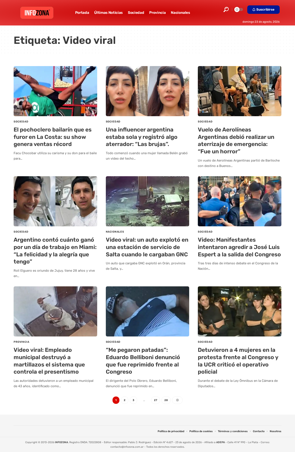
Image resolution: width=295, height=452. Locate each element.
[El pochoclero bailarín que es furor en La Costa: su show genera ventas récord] (55, 91)
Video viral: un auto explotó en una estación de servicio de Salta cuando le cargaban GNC (147, 247)
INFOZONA (61, 442)
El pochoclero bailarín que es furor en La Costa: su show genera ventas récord (53, 137)
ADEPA (220, 442)
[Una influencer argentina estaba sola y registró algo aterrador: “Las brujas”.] (147, 91)
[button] (226, 9)
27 (155, 400)
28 (166, 400)
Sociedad (21, 121)
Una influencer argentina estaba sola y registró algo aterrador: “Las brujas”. (142, 137)
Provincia (21, 341)
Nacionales (115, 231)
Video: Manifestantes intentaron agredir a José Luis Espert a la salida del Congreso (239, 247)
